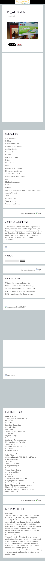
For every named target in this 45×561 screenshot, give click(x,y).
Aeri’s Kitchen (10, 427)
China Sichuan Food (13, 451)
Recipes (8, 185)
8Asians (8, 468)
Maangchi (9, 429)
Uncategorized (10, 198)
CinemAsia (9, 476)
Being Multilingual (12, 466)
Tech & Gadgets (11, 193)
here (19, 533)
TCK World (9, 461)
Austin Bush (10, 433)
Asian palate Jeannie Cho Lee (16, 419)
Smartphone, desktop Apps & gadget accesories (23, 190)
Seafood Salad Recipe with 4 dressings (19, 286)
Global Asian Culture (13, 470)
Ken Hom (9, 448)
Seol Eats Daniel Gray (13, 425)
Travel (7, 196)
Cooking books (11, 149)
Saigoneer (9, 421)
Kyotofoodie (10, 438)
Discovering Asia (11, 157)
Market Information (12, 182)
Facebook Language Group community (20, 483)
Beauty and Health (12, 144)
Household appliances (13, 171)
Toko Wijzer (9, 455)
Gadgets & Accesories (13, 168)
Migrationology (11, 436)
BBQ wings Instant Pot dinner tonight (19, 294)
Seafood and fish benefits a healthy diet (20, 288)
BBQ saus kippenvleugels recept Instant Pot (21, 291)
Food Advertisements (27, 213)
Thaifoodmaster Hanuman (15, 431)
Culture (8, 155)
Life (6, 179)
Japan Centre (10, 444)
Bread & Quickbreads (13, 146)
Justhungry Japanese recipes (16, 440)
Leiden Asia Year (11, 491)
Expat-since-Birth (11, 459)
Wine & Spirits (10, 201)
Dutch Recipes (10, 163)
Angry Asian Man (12, 472)
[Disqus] (22, 87)
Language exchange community (17, 176)
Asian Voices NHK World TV (16, 478)
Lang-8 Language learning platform (18, 485)
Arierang (8, 474)
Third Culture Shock (13, 463)
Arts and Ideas (10, 138)
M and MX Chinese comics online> (18, 487)
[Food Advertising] (6, 248)
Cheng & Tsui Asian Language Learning (20, 489)
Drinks (7, 160)
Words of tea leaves (12, 204)
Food (7, 165)
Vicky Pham (9, 423)
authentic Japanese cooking (15, 446)
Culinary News (10, 152)
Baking (8, 141)
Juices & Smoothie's (12, 174)
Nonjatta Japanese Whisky (15, 442)
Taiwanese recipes (12, 453)
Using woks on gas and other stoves (18, 283)
